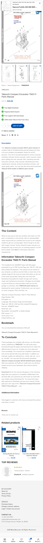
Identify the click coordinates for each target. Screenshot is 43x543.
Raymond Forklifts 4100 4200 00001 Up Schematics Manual (25, 7)
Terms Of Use (6, 493)
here (16, 250)
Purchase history (7, 504)
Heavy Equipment (13, 85)
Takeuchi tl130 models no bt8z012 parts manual (17, 168)
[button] (4, 450)
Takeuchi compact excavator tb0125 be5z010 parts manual (21, 361)
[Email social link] (12, 135)
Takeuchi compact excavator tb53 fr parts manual (21, 148)
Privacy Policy (6, 496)
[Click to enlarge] (5, 59)
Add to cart (17, 126)
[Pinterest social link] (15, 135)
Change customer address (10, 506)
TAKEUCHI (25, 85)
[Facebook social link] (7, 135)
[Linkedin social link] (17, 135)
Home (4, 85)
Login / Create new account (11, 509)
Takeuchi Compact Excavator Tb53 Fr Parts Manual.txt (20, 332)
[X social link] (9, 135)
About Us (5, 491)
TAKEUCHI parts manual (27, 286)
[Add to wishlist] (18, 429)
